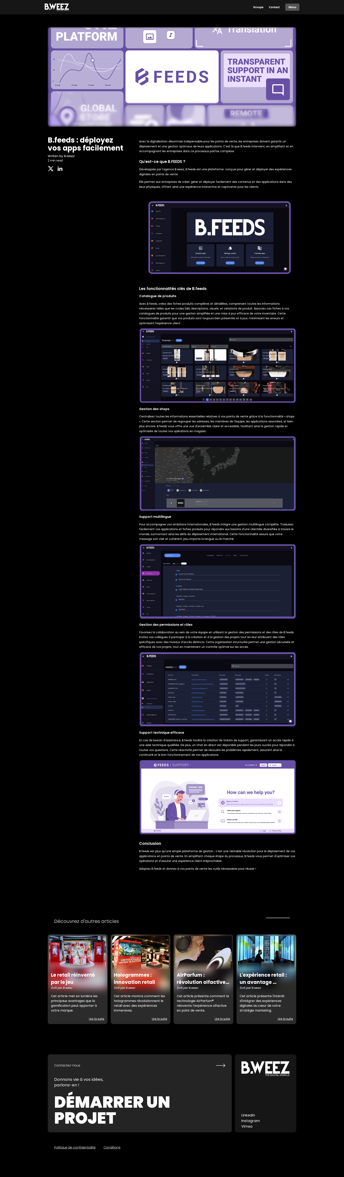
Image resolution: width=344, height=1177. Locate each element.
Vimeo (247, 1126)
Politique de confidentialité (75, 1147)
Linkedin (248, 1115)
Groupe (258, 7)
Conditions (112, 1147)
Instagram (250, 1120)
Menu (292, 7)
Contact (274, 7)
